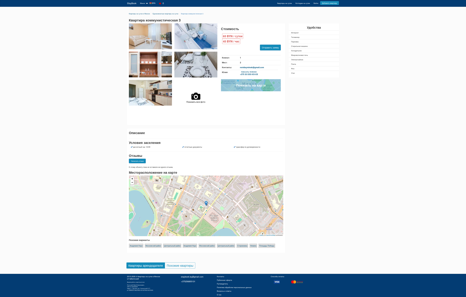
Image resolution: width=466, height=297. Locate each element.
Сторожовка (242, 245)
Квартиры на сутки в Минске (149, 276)
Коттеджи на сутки (302, 3)
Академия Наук (136, 245)
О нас (219, 294)
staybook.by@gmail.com (192, 276)
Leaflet (261, 235)
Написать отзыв (137, 161)
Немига (253, 245)
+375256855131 (188, 281)
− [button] (132, 182)
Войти (316, 3)
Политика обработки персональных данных (234, 287)
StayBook (131, 3)
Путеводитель (222, 283)
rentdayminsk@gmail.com (252, 67)
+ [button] (132, 178)
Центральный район (172, 245)
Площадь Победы (266, 245)
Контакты (220, 276)
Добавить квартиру (329, 3)
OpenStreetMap (270, 235)
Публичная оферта (224, 280)
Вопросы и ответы (224, 291)
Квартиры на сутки (284, 3)
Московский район (153, 245)
